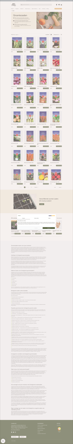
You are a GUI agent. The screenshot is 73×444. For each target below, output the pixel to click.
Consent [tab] (23, 218)
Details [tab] (49, 218)
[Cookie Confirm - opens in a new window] (52, 215)
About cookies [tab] (36, 218)
